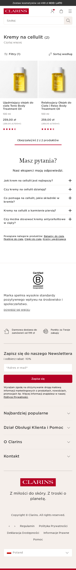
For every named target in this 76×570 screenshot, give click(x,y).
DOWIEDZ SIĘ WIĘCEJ (17, 310)
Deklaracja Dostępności (23, 539)
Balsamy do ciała (54, 236)
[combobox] (38, 559)
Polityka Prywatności (53, 532)
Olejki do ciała (33, 239)
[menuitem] (52, 11)
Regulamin (27, 532)
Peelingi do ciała (13, 239)
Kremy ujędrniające (54, 239)
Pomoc (38, 545)
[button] (13, 42)
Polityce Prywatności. (16, 403)
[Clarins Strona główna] (16, 11)
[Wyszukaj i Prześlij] (68, 21)
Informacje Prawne (56, 539)
